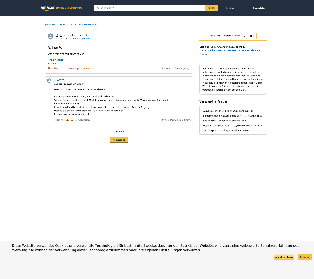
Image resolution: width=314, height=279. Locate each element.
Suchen (212, 7)
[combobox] (156, 8)
